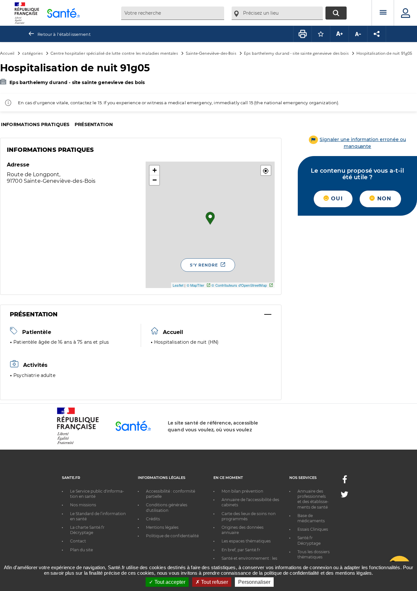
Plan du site (81, 549)
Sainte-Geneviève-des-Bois (211, 53)
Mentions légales (162, 527)
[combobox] (172, 13)
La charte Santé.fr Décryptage (87, 530)
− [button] (154, 180)
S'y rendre (204, 265)
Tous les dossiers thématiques (313, 554)
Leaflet (178, 285)
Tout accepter (169, 582)
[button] (266, 170)
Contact (78, 541)
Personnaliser (254, 582)
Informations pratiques (35, 124)
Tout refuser (214, 582)
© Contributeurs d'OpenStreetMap (238, 285)
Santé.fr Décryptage (309, 540)
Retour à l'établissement (63, 34)
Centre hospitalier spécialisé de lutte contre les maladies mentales (114, 53)
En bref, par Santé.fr (241, 549)
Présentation (94, 124)
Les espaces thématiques (246, 541)
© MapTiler (195, 285)
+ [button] (154, 170)
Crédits (153, 518)
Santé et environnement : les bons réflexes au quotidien (249, 561)
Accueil (7, 53)
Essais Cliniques (312, 529)
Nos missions (83, 504)
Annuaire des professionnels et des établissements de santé (313, 499)
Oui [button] (336, 198)
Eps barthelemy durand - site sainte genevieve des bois (296, 53)
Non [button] (383, 198)
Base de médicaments (311, 518)
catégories (32, 53)
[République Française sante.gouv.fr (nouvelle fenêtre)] (78, 443)
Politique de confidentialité (172, 535)
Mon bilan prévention (242, 491)
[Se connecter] (405, 13)
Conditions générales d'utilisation (166, 507)
